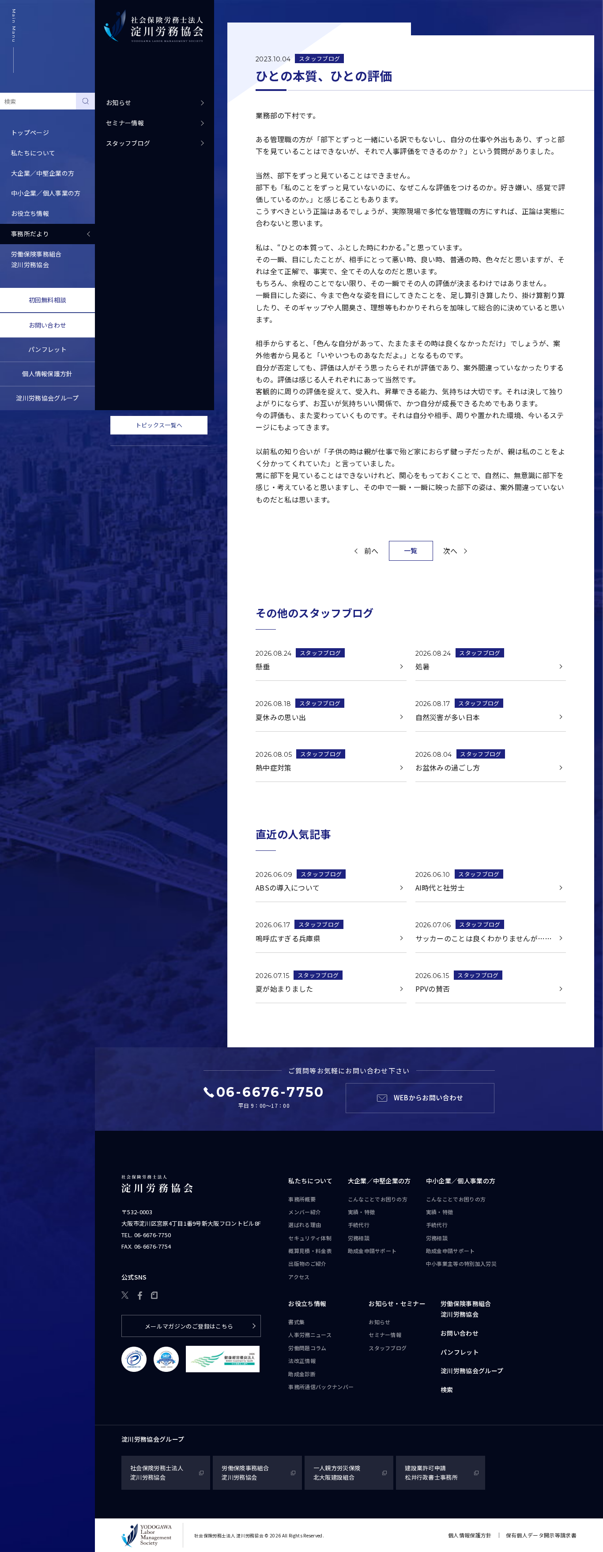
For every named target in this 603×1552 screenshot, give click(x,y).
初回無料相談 (48, 299)
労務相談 (358, 1238)
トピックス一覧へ (159, 425)
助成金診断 (302, 1374)
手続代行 (358, 1224)
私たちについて (310, 1180)
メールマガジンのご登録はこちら (189, 1326)
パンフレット (47, 349)
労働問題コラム (307, 1348)
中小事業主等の (461, 1263)
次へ (450, 550)
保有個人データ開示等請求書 (541, 1535)
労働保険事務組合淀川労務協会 (36, 259)
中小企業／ (461, 1180)
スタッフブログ (128, 143)
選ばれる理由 (304, 1224)
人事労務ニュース (310, 1334)
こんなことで (378, 1199)
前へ (371, 550)
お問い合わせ (48, 325)
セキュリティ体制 (310, 1238)
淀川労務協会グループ (47, 397)
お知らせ (118, 102)
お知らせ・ (397, 1303)
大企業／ (379, 1180)
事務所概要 (302, 1199)
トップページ (30, 132)
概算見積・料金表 (310, 1250)
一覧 (411, 550)
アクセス (298, 1276)
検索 (447, 1389)
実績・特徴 (361, 1212)
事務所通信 (321, 1386)
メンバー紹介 (304, 1212)
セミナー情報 (125, 122)
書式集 (296, 1321)
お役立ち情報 (307, 1303)
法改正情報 (302, 1360)
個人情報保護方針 (47, 373)
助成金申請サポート (372, 1250)
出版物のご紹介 (307, 1263)
